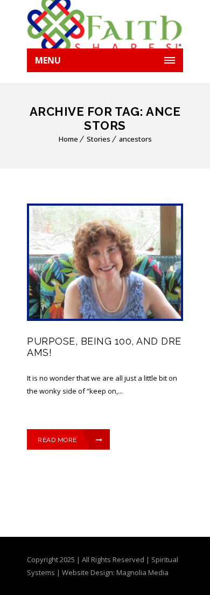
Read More (57, 440)
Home (68, 139)
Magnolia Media (142, 572)
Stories (98, 139)
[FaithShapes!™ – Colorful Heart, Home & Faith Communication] (105, 24)
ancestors (135, 139)
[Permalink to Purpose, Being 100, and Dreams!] (105, 318)
